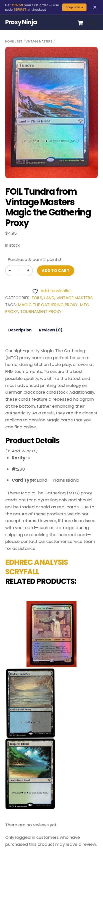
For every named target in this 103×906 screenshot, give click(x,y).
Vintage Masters (39, 41)
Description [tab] (20, 330)
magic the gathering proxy (48, 305)
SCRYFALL (22, 572)
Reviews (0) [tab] (50, 330)
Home (9, 41)
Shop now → (74, 7)
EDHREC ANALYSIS (36, 562)
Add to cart (55, 270)
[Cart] (80, 23)
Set (19, 41)
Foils (37, 298)
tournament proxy (41, 311)
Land (49, 298)
